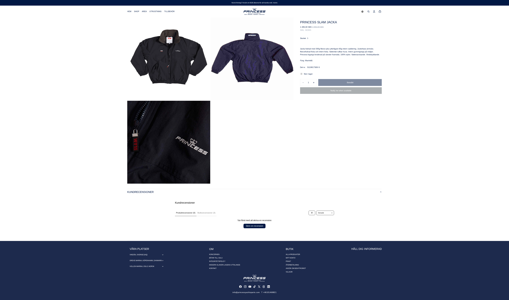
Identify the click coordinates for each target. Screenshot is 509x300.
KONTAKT (212, 268)
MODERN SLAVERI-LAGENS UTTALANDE (224, 265)
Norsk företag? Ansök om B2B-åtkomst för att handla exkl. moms (254, 3)
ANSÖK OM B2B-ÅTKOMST (296, 268)
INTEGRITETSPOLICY (217, 261)
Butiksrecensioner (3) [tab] (206, 213)
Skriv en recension (254, 226)
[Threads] (263, 286)
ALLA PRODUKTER (293, 254)
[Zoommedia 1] (168, 58)
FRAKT (288, 261)
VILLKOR (289, 272)
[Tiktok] (254, 286)
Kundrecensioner (140, 192)
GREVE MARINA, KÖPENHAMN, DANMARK (146, 260)
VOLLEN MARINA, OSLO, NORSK (142, 266)
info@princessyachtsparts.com (246, 292)
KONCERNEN (214, 254)
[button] (362, 11)
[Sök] (368, 11)
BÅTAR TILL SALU (216, 258)
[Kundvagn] (380, 11)
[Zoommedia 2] (252, 58)
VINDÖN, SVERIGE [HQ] (138, 255)
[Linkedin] (268, 286)
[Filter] (312, 213)
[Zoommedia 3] (168, 142)
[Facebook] (240, 286)
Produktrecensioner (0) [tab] (185, 213)
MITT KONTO (290, 258)
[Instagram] (245, 286)
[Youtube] (249, 286)
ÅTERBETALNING (292, 265)
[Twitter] (259, 286)
